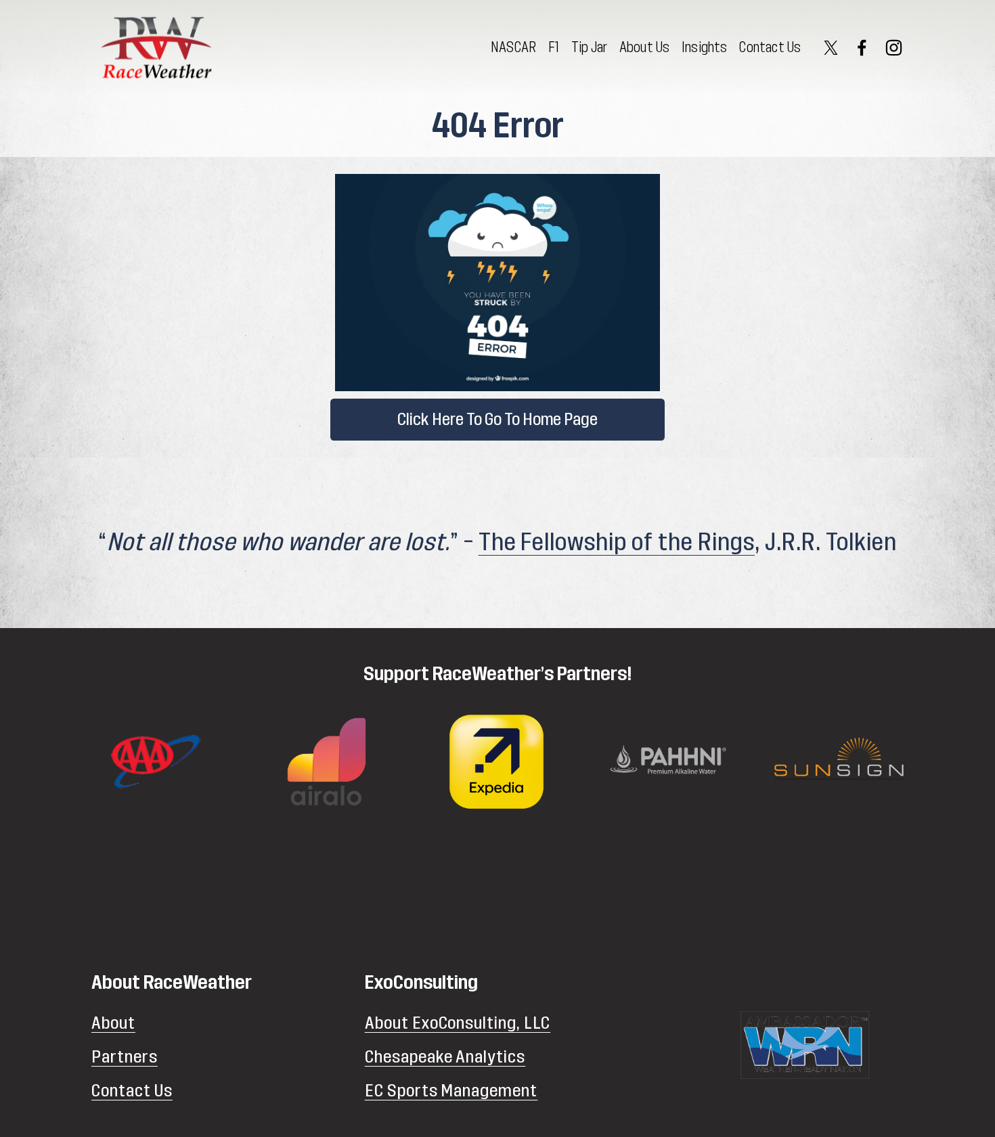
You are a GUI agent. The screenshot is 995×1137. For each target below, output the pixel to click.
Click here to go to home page (497, 419)
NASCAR (513, 47)
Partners (124, 1056)
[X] (831, 48)
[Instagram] (894, 48)
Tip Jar (589, 47)
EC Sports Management (451, 1090)
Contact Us (770, 47)
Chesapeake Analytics (445, 1056)
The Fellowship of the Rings (617, 542)
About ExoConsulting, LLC (458, 1023)
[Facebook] (862, 48)
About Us (644, 47)
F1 (553, 47)
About (113, 1023)
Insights (705, 47)
